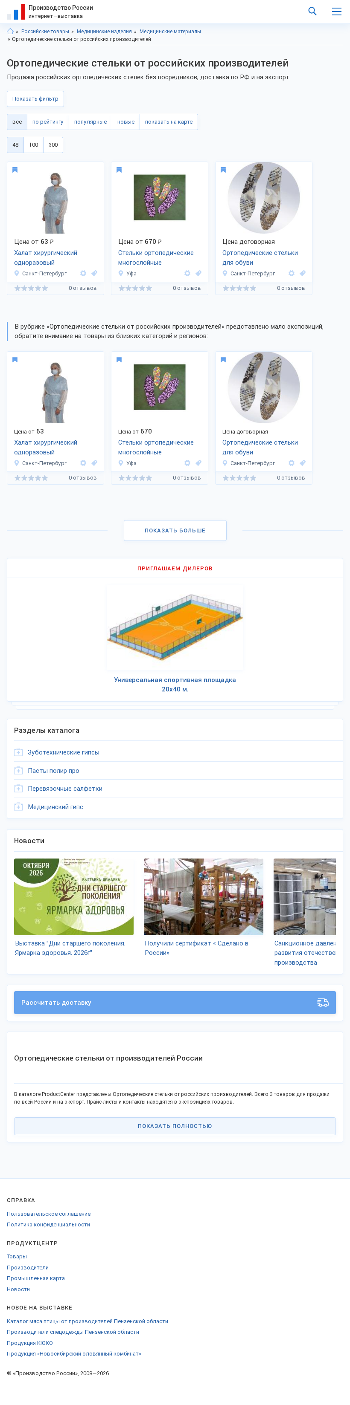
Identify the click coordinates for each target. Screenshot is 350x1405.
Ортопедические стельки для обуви (260, 257)
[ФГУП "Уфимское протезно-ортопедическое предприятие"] (187, 273)
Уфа (131, 273)
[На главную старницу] (10, 32)
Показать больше (175, 530)
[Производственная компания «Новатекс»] (83, 273)
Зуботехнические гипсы (63, 752)
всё (17, 122)
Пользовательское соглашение (48, 1214)
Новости (18, 1289)
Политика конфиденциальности (48, 1224)
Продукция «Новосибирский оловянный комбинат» (74, 1353)
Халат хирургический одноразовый (45, 257)
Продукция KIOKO (30, 1343)
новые (125, 122)
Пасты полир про (53, 771)
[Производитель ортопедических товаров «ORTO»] (291, 273)
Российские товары (45, 32)
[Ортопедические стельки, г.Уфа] (197, 273)
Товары (17, 1256)
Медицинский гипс (55, 807)
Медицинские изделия (104, 32)
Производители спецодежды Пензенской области (73, 1332)
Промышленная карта (36, 1278)
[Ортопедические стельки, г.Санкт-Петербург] (93, 273)
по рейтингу (48, 122)
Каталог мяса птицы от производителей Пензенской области (87, 1321)
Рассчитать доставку (56, 1002)
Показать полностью (175, 1126)
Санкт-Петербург (44, 273)
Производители (28, 1267)
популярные (90, 122)
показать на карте (168, 122)
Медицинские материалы (170, 32)
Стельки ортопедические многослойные (156, 257)
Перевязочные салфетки (65, 788)
